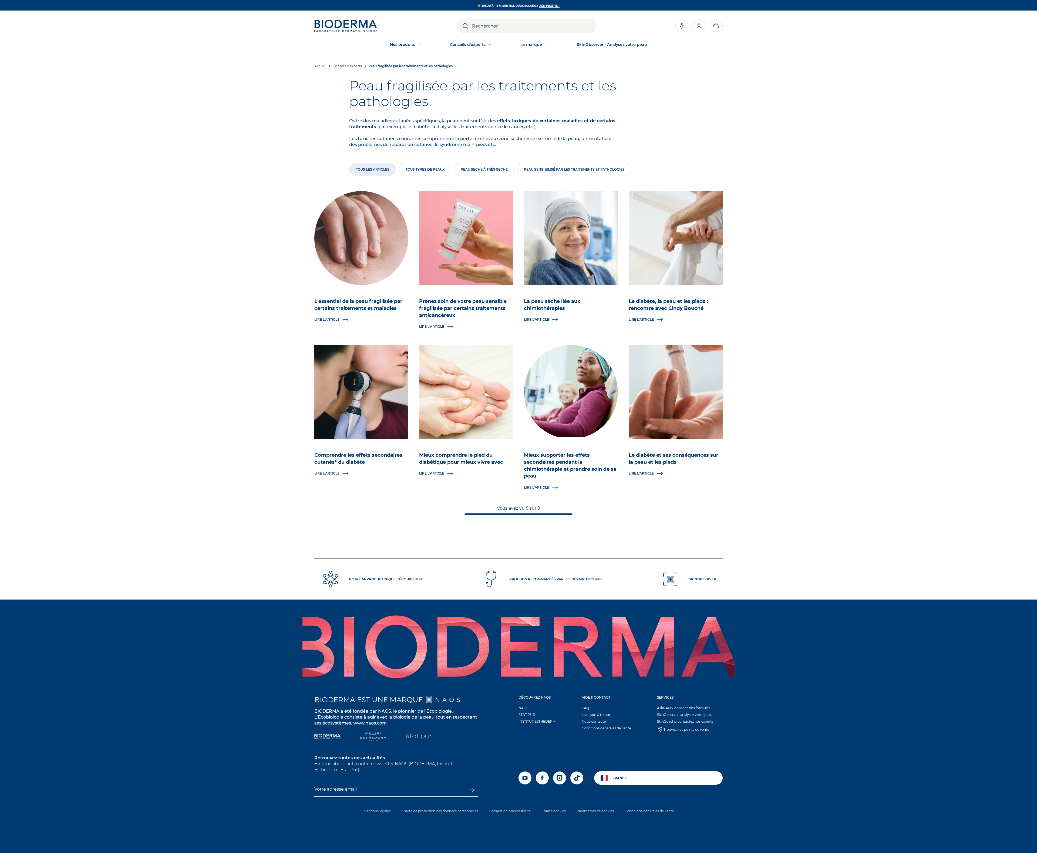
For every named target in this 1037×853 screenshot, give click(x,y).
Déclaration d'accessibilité (510, 811)
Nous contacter (594, 721)
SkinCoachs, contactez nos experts (685, 721)
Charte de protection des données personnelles (439, 811)
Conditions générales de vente (606, 728)
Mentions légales (376, 811)
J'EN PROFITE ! (549, 6)
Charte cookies (553, 811)
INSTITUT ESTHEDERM (536, 721)
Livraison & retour (596, 715)
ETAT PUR (526, 715)
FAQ (585, 708)
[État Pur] (419, 737)
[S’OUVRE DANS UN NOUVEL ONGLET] (443, 700)
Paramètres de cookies (595, 811)
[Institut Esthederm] (373, 737)
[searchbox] (534, 26)
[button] (716, 25)
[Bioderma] (327, 737)
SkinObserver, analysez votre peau (684, 715)
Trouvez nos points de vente (686, 729)
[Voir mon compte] (698, 25)
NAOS (523, 708)
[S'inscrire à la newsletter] (471, 789)
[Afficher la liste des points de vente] (681, 25)
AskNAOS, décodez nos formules (683, 708)
